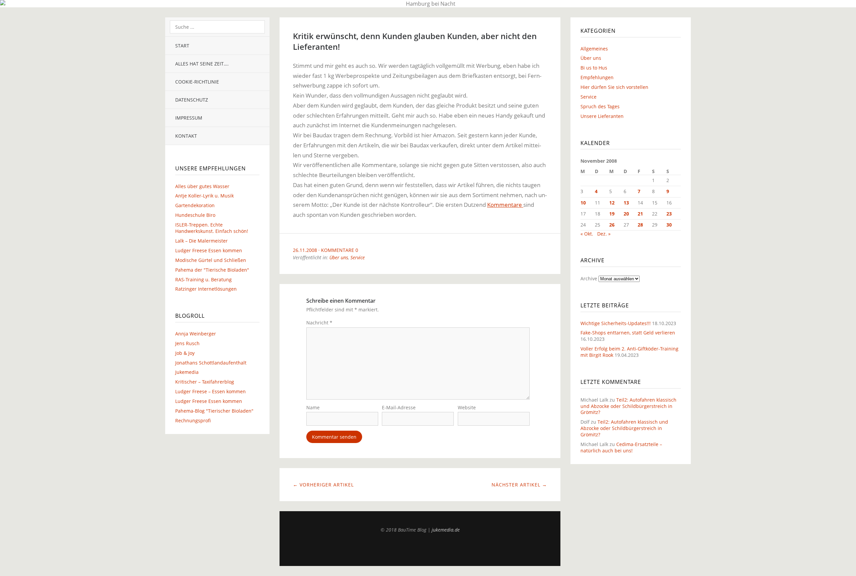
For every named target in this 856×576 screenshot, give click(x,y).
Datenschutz (191, 100)
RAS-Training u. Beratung (203, 279)
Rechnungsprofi (193, 420)
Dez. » (604, 234)
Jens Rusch (187, 343)
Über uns (338, 257)
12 (612, 202)
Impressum (188, 118)
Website (467, 407)
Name (313, 407)
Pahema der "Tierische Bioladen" (212, 270)
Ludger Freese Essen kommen (208, 250)
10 (583, 202)
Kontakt (186, 136)
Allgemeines (594, 48)
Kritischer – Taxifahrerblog (204, 382)
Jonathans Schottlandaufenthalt (210, 362)
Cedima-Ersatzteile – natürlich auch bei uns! (621, 447)
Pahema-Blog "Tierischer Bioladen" (214, 411)
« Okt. (586, 234)
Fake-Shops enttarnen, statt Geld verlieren (627, 332)
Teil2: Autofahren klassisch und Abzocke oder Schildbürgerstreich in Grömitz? (628, 406)
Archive (588, 278)
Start (182, 45)
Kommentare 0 (339, 250)
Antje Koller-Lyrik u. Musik (204, 195)
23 (669, 213)
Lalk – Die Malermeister (201, 241)
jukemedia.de (446, 530)
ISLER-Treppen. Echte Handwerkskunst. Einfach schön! (211, 228)
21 (640, 213)
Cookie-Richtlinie (197, 82)
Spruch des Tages (600, 106)
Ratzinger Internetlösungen (206, 289)
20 (626, 213)
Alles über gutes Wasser (202, 186)
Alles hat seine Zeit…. (202, 63)
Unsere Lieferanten (602, 116)
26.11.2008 (305, 250)
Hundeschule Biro (195, 215)
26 (612, 225)
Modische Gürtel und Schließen (210, 260)
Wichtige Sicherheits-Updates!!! (615, 323)
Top (420, 549)
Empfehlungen (597, 77)
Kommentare (505, 204)
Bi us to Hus (593, 67)
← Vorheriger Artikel (323, 484)
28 (640, 225)
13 (626, 202)
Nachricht (319, 322)
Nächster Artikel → (519, 484)
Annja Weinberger (195, 333)
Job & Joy (185, 353)
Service (357, 257)
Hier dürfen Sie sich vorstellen (614, 87)
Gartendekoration (195, 205)
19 (612, 213)
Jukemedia (187, 372)
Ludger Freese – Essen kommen (210, 391)
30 (669, 225)
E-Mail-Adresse (399, 407)
